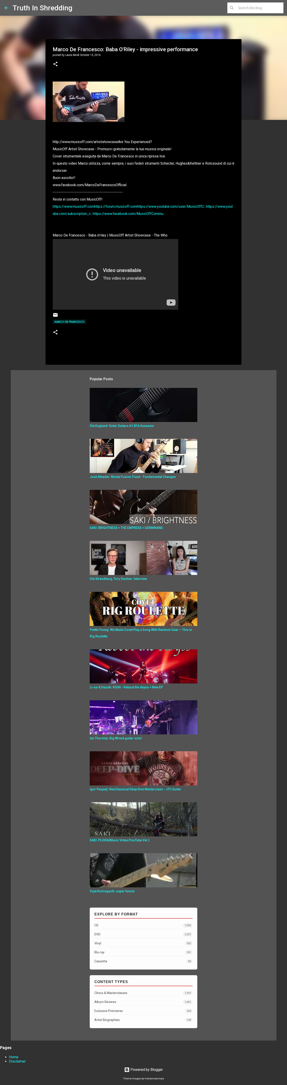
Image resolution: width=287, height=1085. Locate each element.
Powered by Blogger (146, 1069)
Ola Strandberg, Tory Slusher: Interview (118, 579)
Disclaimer (17, 1061)
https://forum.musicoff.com (115, 206)
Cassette (142, 961)
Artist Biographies (142, 1020)
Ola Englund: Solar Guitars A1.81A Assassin (122, 426)
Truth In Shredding (42, 8)
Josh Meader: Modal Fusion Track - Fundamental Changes (133, 477)
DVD (142, 934)
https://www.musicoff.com (73, 206)
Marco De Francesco (69, 321)
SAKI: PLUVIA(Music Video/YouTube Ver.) (120, 840)
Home (13, 1057)
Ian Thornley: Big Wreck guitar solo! (116, 738)
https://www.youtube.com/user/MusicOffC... (171, 206)
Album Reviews (142, 1002)
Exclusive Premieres (142, 1011)
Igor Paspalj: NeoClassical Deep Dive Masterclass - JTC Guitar (135, 789)
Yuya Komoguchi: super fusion (112, 891)
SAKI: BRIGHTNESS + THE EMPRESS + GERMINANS (126, 528)
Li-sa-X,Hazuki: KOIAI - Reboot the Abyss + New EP (126, 687)
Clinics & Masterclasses (142, 993)
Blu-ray (142, 952)
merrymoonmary (154, 1078)
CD (142, 925)
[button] (55, 64)
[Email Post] (55, 316)
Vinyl (142, 943)
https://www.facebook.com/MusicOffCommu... (129, 214)
